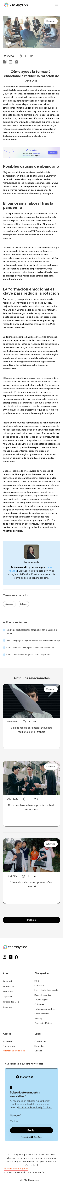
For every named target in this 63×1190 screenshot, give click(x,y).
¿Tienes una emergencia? (15, 1051)
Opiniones (39, 1004)
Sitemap (38, 1018)
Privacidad (39, 1046)
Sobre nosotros (41, 1014)
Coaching (7, 1007)
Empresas (9, 604)
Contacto (39, 985)
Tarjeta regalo (41, 999)
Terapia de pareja (11, 1002)
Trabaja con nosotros (44, 1009)
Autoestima (8, 986)
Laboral (23, 604)
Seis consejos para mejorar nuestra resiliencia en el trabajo (33, 640)
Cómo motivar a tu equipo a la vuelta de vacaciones (30, 647)
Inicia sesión (8, 1041)
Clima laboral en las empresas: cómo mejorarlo (28, 654)
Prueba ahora (9, 1046)
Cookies (38, 1051)
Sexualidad (8, 991)
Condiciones (40, 1041)
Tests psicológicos (43, 1023)
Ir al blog (31, 919)
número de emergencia (16, 1168)
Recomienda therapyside (46, 990)
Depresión (7, 996)
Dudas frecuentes (42, 995)
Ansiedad (7, 981)
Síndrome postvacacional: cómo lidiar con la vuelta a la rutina (31, 632)
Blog (36, 981)
